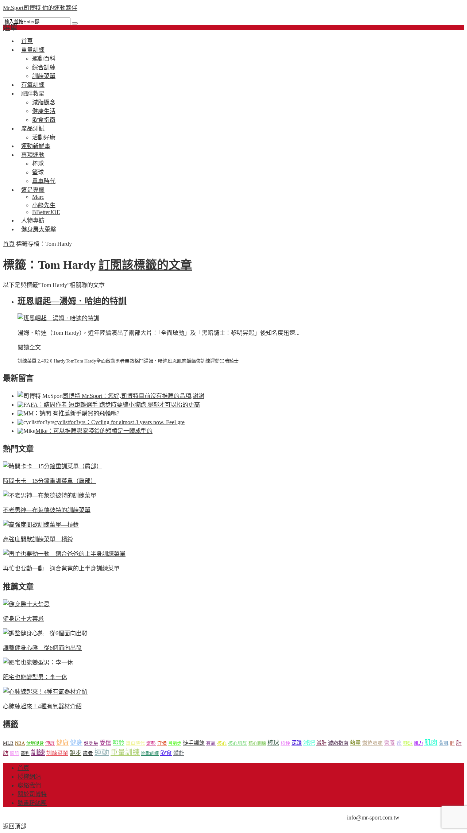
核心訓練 (257, 743)
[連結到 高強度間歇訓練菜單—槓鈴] (41, 525)
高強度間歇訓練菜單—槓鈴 (38, 539)
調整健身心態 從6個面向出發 (42, 648)
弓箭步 (174, 743)
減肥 (309, 742)
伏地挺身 (35, 743)
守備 (162, 743)
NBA (20, 743)
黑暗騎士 (229, 361)
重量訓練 (33, 50)
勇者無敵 (124, 361)
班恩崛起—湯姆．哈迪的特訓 (72, 301)
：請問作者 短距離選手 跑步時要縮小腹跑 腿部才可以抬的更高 (115, 405)
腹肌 (14, 753)
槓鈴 (285, 743)
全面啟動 (105, 361)
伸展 (50, 743)
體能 (178, 753)
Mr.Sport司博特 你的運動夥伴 (40, 8)
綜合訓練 (43, 67)
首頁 (9, 244)
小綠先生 (43, 205)
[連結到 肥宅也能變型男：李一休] (38, 662)
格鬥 (139, 361)
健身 (76, 742)
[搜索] (75, 23)
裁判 (25, 753)
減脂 (321, 743)
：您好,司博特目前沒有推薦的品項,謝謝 (133, 396)
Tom (70, 361)
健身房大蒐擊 (38, 229)
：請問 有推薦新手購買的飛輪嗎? (73, 413)
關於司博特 (32, 794)
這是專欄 (33, 190)
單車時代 (135, 743)
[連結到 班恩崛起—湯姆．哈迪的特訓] (58, 318)
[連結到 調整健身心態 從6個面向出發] (45, 633)
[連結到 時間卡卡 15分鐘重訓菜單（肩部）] (52, 466)
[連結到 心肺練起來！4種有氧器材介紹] (45, 692)
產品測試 (33, 128)
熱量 (355, 743)
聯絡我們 (29, 785)
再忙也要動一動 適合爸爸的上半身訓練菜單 (61, 568)
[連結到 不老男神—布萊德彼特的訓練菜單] (49, 495)
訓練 (205, 361)
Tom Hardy (85, 361)
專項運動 (33, 155)
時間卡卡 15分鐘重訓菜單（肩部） (49, 481)
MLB (8, 743)
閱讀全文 (29, 347)
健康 (62, 742)
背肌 (443, 743)
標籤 (10, 724)
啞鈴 (118, 743)
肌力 (418, 743)
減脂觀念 (43, 102)
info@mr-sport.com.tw (373, 817)
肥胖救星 (33, 93)
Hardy (60, 361)
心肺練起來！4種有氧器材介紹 (42, 706)
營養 (389, 743)
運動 (215, 361)
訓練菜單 (27, 361)
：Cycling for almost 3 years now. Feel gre (119, 422)
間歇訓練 (150, 753)
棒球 (38, 163)
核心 (222, 743)
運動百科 (43, 58)
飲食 (166, 752)
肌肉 (181, 361)
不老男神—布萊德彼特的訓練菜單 (46, 510)
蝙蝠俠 (193, 361)
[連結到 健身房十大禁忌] (26, 604)
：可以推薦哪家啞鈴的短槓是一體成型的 (94, 431)
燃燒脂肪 (372, 743)
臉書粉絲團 (32, 803)
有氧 (211, 743)
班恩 (172, 361)
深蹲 (297, 743)
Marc (38, 197)
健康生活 (43, 111)
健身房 (91, 743)
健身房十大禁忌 (23, 619)
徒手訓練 (194, 743)
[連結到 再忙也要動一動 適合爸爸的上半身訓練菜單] (64, 554)
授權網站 (29, 777)
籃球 (38, 172)
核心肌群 (237, 743)
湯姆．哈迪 (155, 361)
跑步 (75, 753)
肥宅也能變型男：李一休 (35, 677)
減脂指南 (338, 743)
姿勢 (151, 743)
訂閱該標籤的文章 (145, 264)
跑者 (88, 753)
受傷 (105, 743)
